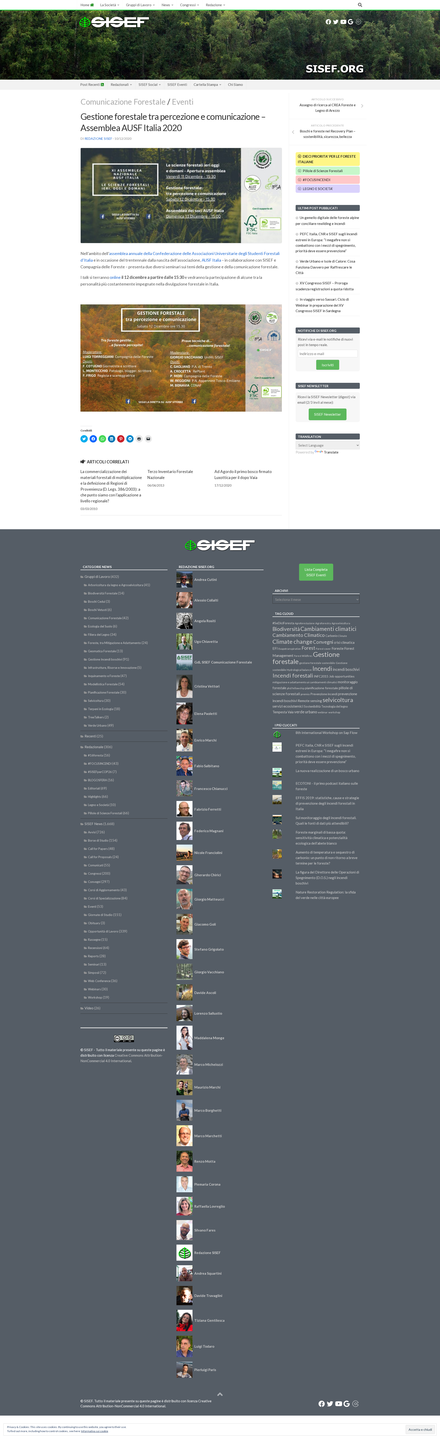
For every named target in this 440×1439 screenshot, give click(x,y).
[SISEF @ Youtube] (343, 22)
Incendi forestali (292, 675)
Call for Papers (98, 849)
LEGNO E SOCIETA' (317, 189)
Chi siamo (235, 84)
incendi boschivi (346, 669)
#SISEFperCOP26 (100, 772)
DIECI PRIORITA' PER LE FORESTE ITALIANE (327, 159)
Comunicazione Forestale (123, 101)
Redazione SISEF (98, 138)
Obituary (94, 923)
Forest (308, 648)
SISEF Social (148, 84)
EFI (275, 648)
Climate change (292, 641)
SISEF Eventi (177, 84)
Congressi (188, 5)
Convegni (94, 882)
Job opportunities (342, 676)
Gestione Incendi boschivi (105, 659)
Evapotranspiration (289, 648)
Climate (342, 635)
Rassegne (94, 939)
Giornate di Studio (100, 915)
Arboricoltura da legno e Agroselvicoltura (115, 585)
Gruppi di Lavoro (138, 5)
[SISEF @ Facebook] (328, 22)
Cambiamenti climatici (328, 628)
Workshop (95, 997)
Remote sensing (310, 701)
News (166, 5)
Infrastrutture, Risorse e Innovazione (112, 667)
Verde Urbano (97, 725)
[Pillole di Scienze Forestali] (358, 22)
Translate (331, 452)
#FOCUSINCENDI (316, 180)
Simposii (93, 972)
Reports (93, 956)
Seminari (93, 964)
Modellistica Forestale (103, 684)
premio (305, 694)
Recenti (90, 736)
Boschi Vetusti (97, 610)
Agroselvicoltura (341, 623)
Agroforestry (323, 623)
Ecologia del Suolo (100, 626)
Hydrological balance (299, 669)
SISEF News (94, 824)
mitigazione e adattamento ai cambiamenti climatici (304, 682)
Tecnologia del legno (334, 706)
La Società (108, 5)
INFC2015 (321, 676)
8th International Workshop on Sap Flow (326, 733)
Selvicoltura (96, 701)
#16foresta (95, 755)
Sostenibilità (312, 706)
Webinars (94, 989)
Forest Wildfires (303, 655)
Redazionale (94, 747)
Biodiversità (286, 629)
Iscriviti (328, 365)
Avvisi (92, 832)
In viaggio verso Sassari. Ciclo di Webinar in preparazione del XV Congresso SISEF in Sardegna (322, 305)
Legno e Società (98, 805)
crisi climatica (344, 642)
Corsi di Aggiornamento (104, 890)
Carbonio (331, 636)
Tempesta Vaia (283, 712)
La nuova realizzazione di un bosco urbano (327, 771)
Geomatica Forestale (102, 651)
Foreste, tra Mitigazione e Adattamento (114, 643)
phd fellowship (295, 688)
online (115, 277)
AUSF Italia (211, 260)
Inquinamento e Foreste (104, 676)
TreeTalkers (96, 717)
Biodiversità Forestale (102, 593)
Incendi (322, 668)
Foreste (338, 648)
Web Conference (99, 981)
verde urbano (305, 711)
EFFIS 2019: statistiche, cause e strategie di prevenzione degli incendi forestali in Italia (327, 803)
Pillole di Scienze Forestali (322, 171)
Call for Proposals (100, 857)
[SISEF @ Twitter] (335, 22)
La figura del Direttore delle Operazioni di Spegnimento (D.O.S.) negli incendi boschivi (327, 877)
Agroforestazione (305, 623)
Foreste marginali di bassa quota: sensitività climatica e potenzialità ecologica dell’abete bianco (321, 837)
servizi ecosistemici (287, 706)
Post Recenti (90, 84)
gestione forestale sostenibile (317, 662)
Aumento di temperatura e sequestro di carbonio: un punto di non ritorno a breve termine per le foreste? (327, 857)
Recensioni (95, 948)
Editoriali (94, 788)
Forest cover (323, 648)
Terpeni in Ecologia (100, 709)
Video (89, 1008)
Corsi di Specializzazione (104, 898)
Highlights (94, 796)
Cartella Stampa (206, 84)
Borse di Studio (98, 840)
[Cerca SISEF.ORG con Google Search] (350, 22)
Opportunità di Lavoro (103, 931)
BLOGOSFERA (97, 780)
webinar (323, 712)
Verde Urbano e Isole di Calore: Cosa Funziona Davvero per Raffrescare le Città (325, 267)
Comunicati (95, 865)
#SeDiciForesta (283, 623)
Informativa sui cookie (94, 1431)
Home (85, 5)
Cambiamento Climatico (298, 635)
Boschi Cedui (96, 601)
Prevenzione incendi (323, 694)
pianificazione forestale (321, 688)
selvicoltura (338, 699)
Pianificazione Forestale (103, 692)
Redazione (214, 5)
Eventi (182, 101)
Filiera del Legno (99, 634)
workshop (334, 712)
